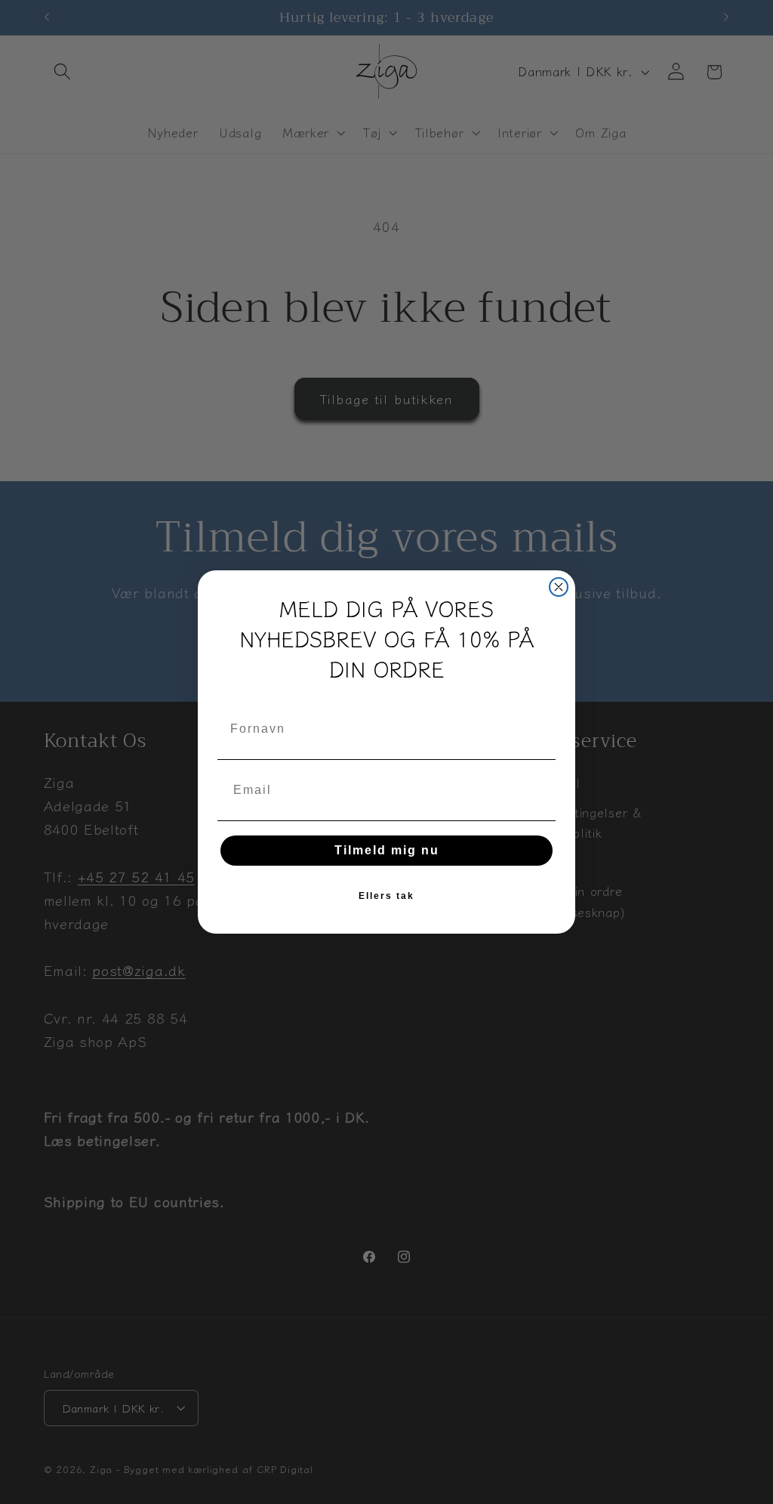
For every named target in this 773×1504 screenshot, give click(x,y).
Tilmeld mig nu (386, 850)
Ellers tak (386, 896)
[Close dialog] (559, 587)
